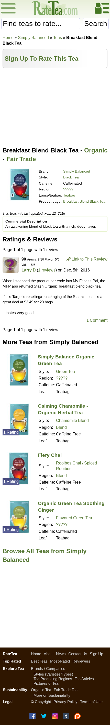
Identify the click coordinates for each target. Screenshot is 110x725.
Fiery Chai (50, 455)
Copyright (43, 702)
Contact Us (77, 654)
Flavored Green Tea (74, 518)
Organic (95, 150)
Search (95, 24)
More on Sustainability (52, 695)
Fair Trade (21, 159)
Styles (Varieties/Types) (53, 674)
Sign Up (96, 654)
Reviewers (81, 661)
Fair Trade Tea (66, 690)
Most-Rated (60, 661)
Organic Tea (41, 690)
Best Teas (39, 661)
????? (68, 189)
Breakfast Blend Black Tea (84, 201)
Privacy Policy (65, 702)
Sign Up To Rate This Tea (41, 58)
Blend (61, 427)
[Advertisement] (55, 106)
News (61, 654)
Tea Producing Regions (53, 679)
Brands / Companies (48, 668)
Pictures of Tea (46, 683)
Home (8, 37)
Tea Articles (84, 679)
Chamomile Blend (72, 420)
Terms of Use (91, 702)
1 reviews (47, 270)
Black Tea (71, 177)
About (48, 654)
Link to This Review (89, 259)
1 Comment (96, 320)
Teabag (69, 195)
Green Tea (65, 371)
